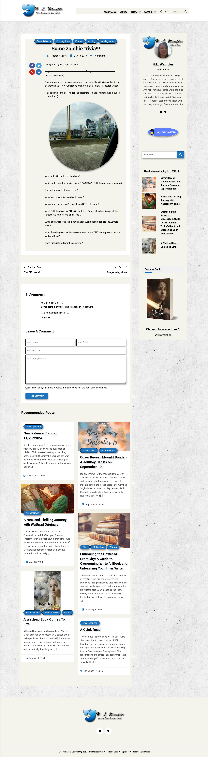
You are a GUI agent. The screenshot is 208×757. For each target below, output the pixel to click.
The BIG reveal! (32, 272)
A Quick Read (90, 630)
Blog (123, 12)
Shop (134, 12)
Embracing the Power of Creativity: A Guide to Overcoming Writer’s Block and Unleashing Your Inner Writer (103, 561)
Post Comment (36, 396)
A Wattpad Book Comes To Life (44, 621)
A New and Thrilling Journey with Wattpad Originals (45, 522)
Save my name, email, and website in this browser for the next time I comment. (67, 387)
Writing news (107, 41)
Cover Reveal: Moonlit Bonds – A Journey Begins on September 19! (103, 462)
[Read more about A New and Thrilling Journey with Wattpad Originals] (149, 201)
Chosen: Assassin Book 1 (163, 329)
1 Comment (99, 55)
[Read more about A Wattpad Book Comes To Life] (149, 246)
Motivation (98, 547)
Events (78, 41)
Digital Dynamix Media (140, 752)
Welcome (110, 12)
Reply (44, 317)
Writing (91, 41)
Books (67, 612)
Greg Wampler (120, 752)
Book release (44, 41)
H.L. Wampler (164, 334)
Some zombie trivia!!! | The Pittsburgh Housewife (67, 306)
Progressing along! (117, 272)
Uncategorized (33, 426)
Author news (89, 450)
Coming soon (63, 41)
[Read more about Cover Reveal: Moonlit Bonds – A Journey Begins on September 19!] (149, 184)
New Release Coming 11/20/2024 (39, 435)
